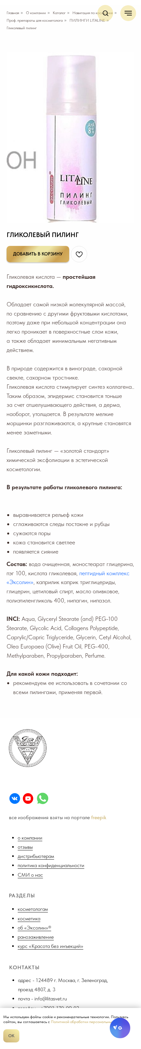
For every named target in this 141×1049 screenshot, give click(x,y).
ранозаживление (36, 937)
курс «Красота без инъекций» (50, 946)
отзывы (25, 847)
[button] (105, 13)
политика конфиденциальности (51, 865)
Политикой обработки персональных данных (89, 1021)
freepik (98, 817)
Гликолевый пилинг (22, 28)
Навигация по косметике (92, 13)
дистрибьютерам (36, 856)
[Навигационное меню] (128, 13)
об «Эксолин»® (34, 928)
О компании (36, 13)
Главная (13, 13)
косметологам (33, 909)
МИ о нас (32, 875)
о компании (30, 838)
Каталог (59, 13)
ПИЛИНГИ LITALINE (87, 20)
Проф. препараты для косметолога (35, 20)
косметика (29, 918)
